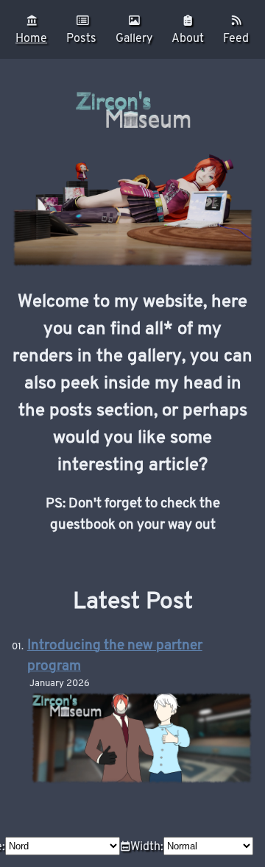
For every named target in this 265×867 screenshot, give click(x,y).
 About (188, 29)
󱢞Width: (141, 846)
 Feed (236, 29)
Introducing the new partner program (114, 656)
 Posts (81, 29)
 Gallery (134, 29)
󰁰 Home (31, 29)
